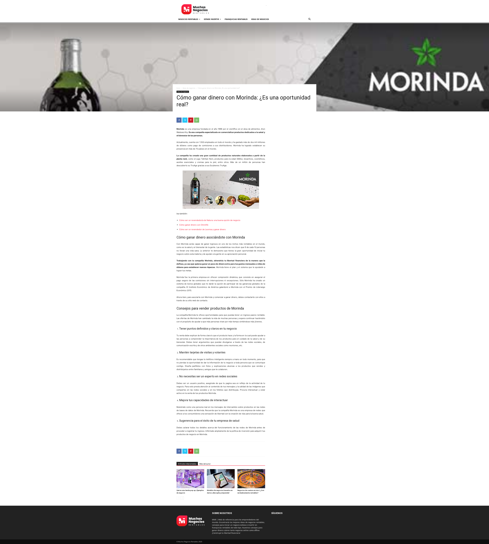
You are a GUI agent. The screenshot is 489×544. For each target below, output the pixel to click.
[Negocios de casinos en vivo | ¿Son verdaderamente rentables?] (251, 478)
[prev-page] (178, 498)
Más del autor (205, 464)
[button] (309, 19)
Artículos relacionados (187, 464)
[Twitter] (184, 120)
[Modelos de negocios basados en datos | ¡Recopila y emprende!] (221, 478)
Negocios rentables (188, 19)
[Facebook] (179, 120)
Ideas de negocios (260, 19)
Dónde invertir (211, 19)
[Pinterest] (190, 120)
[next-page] (182, 498)
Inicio (178, 88)
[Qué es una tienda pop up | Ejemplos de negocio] (190, 478)
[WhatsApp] (196, 120)
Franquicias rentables (236, 19)
